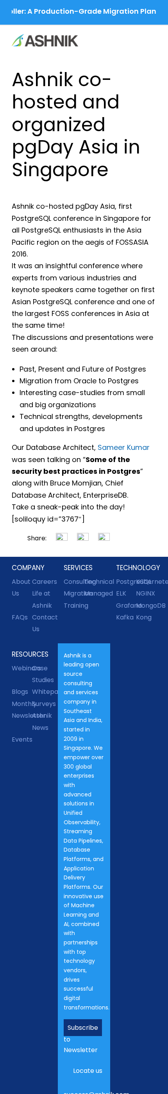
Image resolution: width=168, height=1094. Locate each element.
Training (74, 605)
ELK (121, 593)
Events (22, 739)
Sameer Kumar (124, 447)
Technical (94, 581)
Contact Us (42, 623)
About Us (21, 587)
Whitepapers (42, 691)
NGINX (145, 593)
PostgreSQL (126, 581)
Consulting (74, 581)
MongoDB (146, 605)
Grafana (126, 605)
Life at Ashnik (42, 599)
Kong (144, 617)
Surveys (42, 703)
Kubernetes (146, 581)
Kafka (125, 617)
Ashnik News (42, 721)
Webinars (22, 668)
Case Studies (42, 674)
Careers (42, 581)
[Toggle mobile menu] (153, 41)
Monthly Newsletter (22, 709)
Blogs (20, 691)
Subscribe (83, 1027)
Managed (94, 593)
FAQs (20, 617)
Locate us (87, 1070)
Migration (74, 593)
